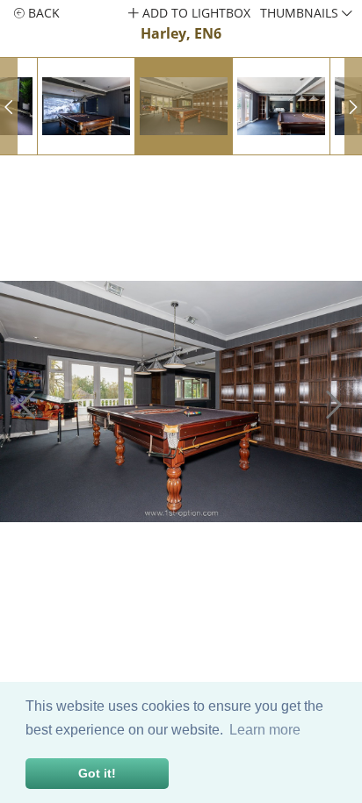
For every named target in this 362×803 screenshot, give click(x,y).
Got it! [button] (97, 773)
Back (42, 12)
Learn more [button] (264, 729)
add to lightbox (194, 12)
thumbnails (301, 12)
